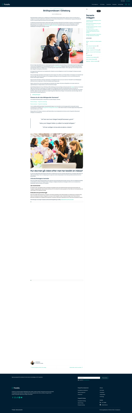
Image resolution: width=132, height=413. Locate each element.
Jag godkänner (77, 208)
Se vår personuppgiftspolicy (79, 216)
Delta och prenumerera (75, 211)
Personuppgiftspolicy (80, 208)
